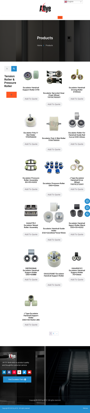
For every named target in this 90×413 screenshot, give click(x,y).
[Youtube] (29, 372)
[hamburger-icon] (60, 17)
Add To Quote (31, 98)
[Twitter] (24, 372)
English (70, 2)
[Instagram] (14, 372)
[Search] (14, 68)
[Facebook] (9, 372)
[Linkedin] (4, 372)
